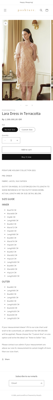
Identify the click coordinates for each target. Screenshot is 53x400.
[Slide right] (32, 105)
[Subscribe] (41, 383)
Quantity (5, 135)
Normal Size (10, 129)
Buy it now (26, 157)
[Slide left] (21, 105)
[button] (5, 10)
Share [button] (7, 359)
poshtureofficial (22, 395)
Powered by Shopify (34, 395)
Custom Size (27, 129)
